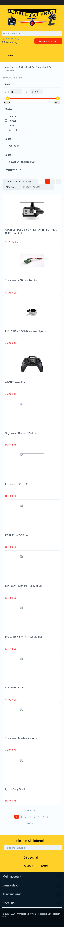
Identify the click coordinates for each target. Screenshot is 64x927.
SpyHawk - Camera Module (20, 433)
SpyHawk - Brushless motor (21, 738)
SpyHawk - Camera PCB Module (23, 585)
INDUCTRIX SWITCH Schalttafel (23, 636)
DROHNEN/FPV (26, 67)
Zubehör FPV (44, 67)
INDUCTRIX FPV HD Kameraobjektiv (26, 331)
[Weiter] (58, 847)
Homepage (9, 67)
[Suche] (60, 34)
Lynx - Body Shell (15, 789)
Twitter (44, 866)
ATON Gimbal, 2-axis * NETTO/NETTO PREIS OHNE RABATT (31, 231)
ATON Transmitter (15, 382)
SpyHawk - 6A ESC (16, 687)
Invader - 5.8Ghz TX (16, 484)
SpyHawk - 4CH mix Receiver (21, 280)
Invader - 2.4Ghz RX (16, 534)
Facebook (27, 866)
